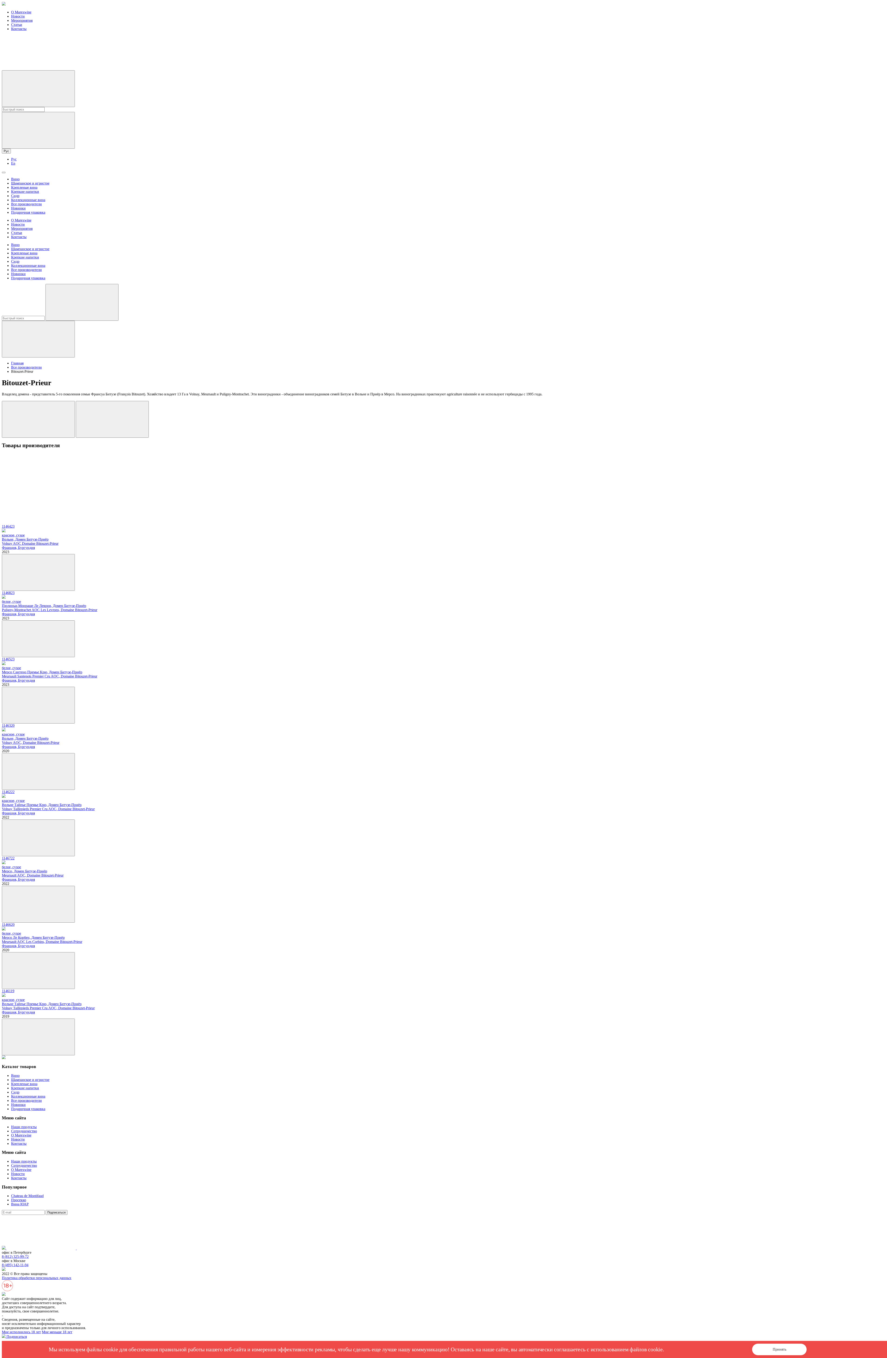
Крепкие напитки (25, 192)
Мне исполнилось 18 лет (21, 1332)
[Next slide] (112, 419)
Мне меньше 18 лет (57, 1332)
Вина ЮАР (20, 1204)
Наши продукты (24, 1127)
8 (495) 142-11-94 (15, 1265)
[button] (443, 471)
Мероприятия (22, 20)
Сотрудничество (24, 1131)
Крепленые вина (24, 187)
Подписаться (56, 1212)
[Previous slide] (38, 419)
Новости (18, 16)
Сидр (15, 196)
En (13, 163)
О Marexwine (21, 12)
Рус (6, 151)
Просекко (18, 1200)
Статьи (16, 25)
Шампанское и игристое (30, 183)
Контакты (19, 29)
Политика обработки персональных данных (36, 1278)
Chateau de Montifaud (27, 1196)
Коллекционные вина (28, 200)
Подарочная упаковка (28, 212)
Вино (15, 179)
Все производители (26, 204)
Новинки (18, 208)
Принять (779, 1349)
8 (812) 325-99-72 (15, 1257)
